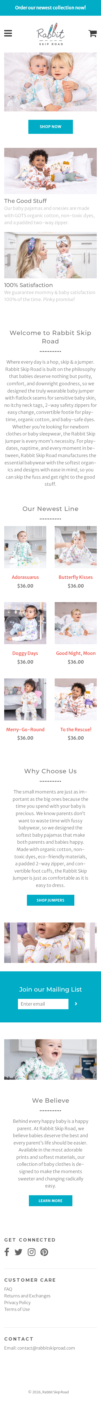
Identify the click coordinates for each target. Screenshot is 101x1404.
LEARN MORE (51, 1201)
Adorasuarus (25, 577)
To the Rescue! (75, 729)
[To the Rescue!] (76, 699)
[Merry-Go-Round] (25, 699)
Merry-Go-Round (25, 729)
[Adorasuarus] (25, 547)
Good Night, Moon (76, 653)
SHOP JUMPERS (51, 900)
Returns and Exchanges (27, 1296)
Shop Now (50, 126)
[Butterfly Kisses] (76, 547)
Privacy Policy (17, 1302)
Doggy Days (25, 653)
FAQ (8, 1289)
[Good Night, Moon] (76, 623)
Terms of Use (17, 1309)
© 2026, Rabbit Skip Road (48, 1392)
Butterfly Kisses (76, 577)
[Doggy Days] (25, 623)
